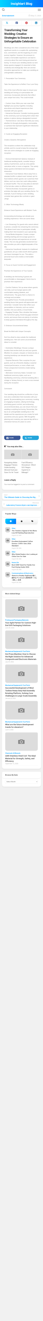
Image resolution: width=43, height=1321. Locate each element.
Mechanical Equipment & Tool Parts (17, 651)
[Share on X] (7, 23)
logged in (17, 484)
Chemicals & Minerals (12, 753)
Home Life (15, 562)
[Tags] (32, 521)
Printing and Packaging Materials (17, 620)
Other (14, 528)
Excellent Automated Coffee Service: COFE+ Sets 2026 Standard (22, 543)
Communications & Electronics (22, 573)
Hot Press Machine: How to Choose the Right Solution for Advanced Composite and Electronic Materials (20, 656)
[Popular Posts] (21, 521)
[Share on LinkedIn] (36, 23)
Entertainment (8, 16)
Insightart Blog (21, 4)
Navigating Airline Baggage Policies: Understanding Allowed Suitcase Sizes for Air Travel (11, 467)
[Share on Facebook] (17, 23)
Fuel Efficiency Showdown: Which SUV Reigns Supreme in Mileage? (29, 467)
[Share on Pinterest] (26, 23)
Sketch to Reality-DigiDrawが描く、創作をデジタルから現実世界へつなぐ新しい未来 (25, 578)
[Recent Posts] (10, 521)
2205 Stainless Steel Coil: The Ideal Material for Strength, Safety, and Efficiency (20, 758)
